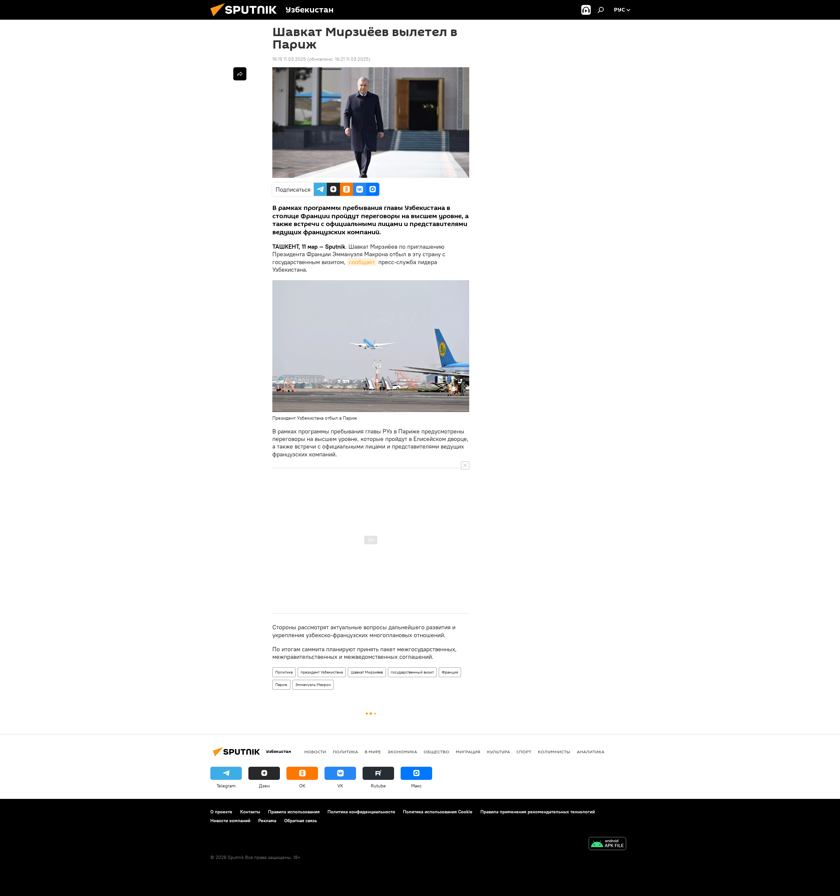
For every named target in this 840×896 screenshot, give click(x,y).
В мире (373, 752)
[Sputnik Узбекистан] (246, 18)
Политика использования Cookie (437, 812)
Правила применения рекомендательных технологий (537, 812)
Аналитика (590, 752)
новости (315, 752)
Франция (450, 672)
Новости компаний (230, 820)
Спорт (523, 752)
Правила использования (294, 812)
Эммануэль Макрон (313, 684)
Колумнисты (554, 752)
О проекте (221, 812)
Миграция (468, 752)
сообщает (362, 262)
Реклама (267, 820)
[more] (239, 73)
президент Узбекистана (322, 672)
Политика (284, 672)
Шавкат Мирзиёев (367, 672)
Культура (498, 752)
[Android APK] (607, 844)
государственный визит (412, 672)
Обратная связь (300, 820)
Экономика (402, 752)
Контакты (250, 812)
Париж (281, 684)
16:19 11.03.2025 (289, 59)
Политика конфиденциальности (361, 812)
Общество (436, 752)
